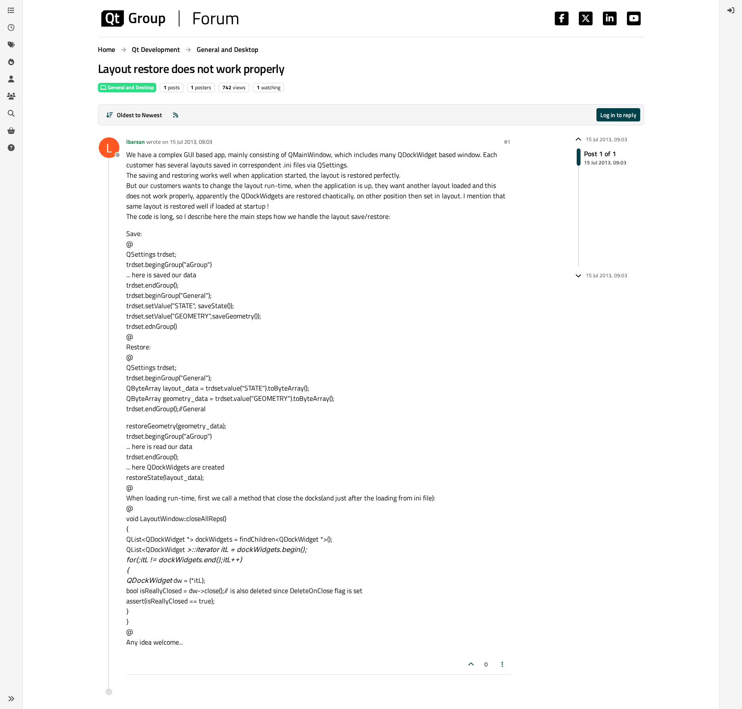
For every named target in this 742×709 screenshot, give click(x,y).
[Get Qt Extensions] (11, 130)
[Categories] (11, 10)
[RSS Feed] (175, 114)
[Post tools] (503, 664)
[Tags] (11, 45)
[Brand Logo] (169, 18)
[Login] (731, 10)
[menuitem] (731, 10)
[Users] (11, 79)
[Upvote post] (471, 664)
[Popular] (11, 62)
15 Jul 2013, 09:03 (191, 141)
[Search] (11, 113)
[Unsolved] (11, 148)
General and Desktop (130, 87)
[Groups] (11, 96)
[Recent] (11, 27)
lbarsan (135, 141)
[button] (11, 699)
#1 (507, 141)
